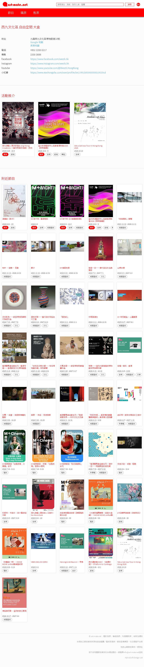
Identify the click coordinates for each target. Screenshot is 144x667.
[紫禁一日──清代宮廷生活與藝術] (101, 250)
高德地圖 (34, 45)
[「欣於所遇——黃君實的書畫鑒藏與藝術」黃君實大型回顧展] (101, 397)
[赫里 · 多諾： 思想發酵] (43, 397)
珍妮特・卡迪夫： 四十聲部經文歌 (14, 513)
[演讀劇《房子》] (14, 201)
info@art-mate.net (131, 652)
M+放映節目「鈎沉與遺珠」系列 (71, 465)
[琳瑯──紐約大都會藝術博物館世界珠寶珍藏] (101, 348)
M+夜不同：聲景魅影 (39, 219)
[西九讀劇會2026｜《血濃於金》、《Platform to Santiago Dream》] (101, 544)
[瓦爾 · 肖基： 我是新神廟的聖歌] (14, 397)
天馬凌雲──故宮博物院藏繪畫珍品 (72, 366)
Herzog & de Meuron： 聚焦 (71, 562)
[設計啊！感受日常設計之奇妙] (129, 397)
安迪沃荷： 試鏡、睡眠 (126, 464)
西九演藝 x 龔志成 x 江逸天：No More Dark (43, 513)
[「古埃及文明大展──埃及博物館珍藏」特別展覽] (43, 348)
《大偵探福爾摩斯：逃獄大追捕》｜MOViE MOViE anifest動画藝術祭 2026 (101, 515)
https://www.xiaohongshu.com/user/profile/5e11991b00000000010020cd (68, 72)
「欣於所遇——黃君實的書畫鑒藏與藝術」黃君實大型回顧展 (100, 417)
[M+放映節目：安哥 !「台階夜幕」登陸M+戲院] (43, 446)
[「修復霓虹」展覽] (129, 201)
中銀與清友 (93, 317)
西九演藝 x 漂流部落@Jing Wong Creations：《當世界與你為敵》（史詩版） (17, 147)
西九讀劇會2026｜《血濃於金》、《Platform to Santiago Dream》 (100, 564)
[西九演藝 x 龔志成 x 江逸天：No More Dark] (43, 495)
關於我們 (107, 636)
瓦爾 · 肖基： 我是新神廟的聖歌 (13, 416)
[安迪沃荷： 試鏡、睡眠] (129, 446)
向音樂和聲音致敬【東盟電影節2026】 (72, 513)
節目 (11, 12)
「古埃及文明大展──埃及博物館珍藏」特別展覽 (43, 366)
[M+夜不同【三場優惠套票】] (72, 201)
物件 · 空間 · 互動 (10, 267)
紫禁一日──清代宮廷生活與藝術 (100, 268)
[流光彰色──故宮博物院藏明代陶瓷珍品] (14, 299)
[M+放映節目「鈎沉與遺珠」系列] (72, 446)
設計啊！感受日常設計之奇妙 (129, 415)
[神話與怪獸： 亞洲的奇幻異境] (14, 593)
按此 (141, 647)
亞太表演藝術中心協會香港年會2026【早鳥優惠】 (53, 146)
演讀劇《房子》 (8, 219)
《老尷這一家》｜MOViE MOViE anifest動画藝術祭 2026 (12, 564)
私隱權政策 (126, 636)
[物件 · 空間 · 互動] (14, 250)
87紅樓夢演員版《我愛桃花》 (129, 512)
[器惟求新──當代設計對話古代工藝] (43, 299)
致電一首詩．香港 (124, 365)
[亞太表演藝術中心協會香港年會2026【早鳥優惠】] (54, 123)
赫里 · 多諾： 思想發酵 (41, 415)
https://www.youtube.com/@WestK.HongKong (54, 68)
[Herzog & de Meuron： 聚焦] (72, 544)
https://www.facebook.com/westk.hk (49, 59)
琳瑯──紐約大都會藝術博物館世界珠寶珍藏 (100, 366)
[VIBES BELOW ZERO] (43, 544)
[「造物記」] (72, 299)
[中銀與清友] (101, 299)
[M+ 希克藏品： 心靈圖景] (129, 299)
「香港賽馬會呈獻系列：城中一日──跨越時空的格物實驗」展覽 (100, 466)
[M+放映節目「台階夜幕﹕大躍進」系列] (14, 446)
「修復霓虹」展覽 (124, 219)
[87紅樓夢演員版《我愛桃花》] (129, 495)
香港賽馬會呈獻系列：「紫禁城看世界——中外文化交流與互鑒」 (71, 417)
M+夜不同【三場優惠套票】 (71, 219)
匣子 (33, 267)
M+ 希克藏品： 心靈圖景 (127, 317)
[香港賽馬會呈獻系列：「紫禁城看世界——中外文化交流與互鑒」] (72, 397)
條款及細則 (138, 636)
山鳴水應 (121, 267)
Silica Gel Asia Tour (88, 146)
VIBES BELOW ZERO (39, 562)
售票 (36, 12)
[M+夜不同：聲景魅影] (43, 201)
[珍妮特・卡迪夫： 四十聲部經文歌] (14, 495)
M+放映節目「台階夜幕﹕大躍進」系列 (13, 465)
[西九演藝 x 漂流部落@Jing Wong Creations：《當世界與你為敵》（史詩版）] (18, 123)
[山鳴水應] (129, 250)
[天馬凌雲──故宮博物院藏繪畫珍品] (72, 348)
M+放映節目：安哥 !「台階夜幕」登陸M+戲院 (42, 465)
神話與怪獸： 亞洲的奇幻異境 (14, 611)
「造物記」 (64, 317)
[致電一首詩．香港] (129, 348)
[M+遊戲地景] (72, 250)
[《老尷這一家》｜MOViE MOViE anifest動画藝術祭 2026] (14, 544)
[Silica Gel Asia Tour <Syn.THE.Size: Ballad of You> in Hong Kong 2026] (90, 123)
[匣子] (43, 250)
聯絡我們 (116, 636)
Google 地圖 (36, 42)
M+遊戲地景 (65, 267)
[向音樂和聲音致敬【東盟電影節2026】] (72, 495)
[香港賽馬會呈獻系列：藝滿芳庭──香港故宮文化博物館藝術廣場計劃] (14, 348)
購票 (23, 12)
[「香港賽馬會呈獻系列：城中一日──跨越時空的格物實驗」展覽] (101, 446)
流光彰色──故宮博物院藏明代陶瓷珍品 (14, 318)
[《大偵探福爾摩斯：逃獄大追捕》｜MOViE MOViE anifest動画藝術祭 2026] (101, 495)
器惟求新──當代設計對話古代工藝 (43, 318)
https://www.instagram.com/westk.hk (49, 63)
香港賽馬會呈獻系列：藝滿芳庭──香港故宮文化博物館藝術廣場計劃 (14, 368)
